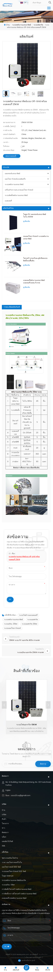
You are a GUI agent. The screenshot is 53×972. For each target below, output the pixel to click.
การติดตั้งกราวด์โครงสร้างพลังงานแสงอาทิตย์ (19, 893)
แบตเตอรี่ (8, 200)
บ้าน (8, 25)
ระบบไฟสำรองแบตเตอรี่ (28, 615)
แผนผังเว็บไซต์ (7, 841)
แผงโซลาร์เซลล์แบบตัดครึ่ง (15, 179)
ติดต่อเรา (5, 832)
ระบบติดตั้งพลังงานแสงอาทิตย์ (16, 195)
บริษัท (4, 814)
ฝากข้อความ (26, 968)
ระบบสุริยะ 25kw (10, 623)
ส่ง (5, 946)
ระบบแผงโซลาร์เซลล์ (12, 628)
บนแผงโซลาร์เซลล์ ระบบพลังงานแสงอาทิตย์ (36, 237)
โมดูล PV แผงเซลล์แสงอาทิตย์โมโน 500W (34, 215)
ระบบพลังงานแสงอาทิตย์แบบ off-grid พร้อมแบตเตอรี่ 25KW (24, 558)
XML (3, 846)
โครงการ (5, 823)
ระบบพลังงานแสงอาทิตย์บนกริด (14, 880)
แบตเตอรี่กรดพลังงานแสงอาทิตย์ (14, 898)
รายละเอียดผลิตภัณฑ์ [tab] (12, 307)
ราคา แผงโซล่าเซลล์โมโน (12, 862)
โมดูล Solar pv (7, 876)
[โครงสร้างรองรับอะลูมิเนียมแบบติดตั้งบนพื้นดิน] (13, 266)
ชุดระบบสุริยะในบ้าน (10, 858)
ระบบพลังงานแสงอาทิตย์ (14, 184)
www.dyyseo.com (17, 957)
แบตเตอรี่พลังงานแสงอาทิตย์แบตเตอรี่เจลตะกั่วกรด (34, 281)
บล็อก (4, 837)
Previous (4, 705)
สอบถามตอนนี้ (11, 156)
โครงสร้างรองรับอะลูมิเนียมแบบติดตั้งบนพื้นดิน (35, 259)
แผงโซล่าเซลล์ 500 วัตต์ (11, 867)
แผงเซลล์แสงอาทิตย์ (12, 173)
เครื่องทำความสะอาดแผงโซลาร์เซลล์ (19, 189)
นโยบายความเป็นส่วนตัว (33, 957)
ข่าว (3, 828)
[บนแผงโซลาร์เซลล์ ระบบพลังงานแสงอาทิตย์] (13, 244)
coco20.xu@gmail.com (20, 795)
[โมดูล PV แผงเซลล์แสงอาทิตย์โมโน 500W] (13, 222)
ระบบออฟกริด (32, 619)
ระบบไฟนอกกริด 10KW (26, 724)
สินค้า (4, 819)
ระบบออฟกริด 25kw (29, 623)
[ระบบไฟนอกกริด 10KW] (26, 700)
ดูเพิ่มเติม (26, 221)
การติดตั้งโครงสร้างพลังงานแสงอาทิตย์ (16, 889)
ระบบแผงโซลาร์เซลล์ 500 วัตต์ (14, 871)
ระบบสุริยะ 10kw (8, 884)
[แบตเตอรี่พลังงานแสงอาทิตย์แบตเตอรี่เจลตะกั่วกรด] (13, 288)
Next (48, 705)
